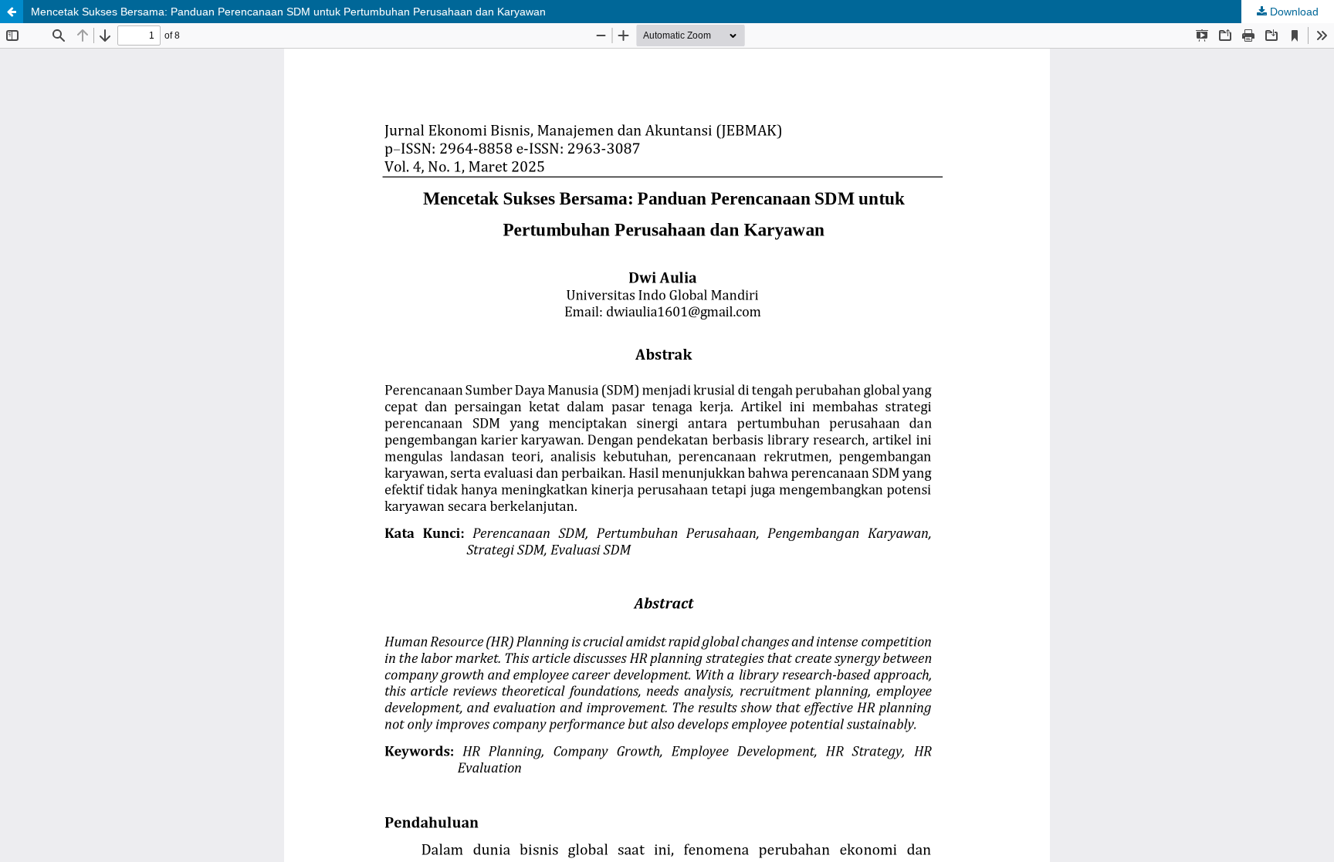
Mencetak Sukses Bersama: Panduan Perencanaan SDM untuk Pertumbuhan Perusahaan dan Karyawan (288, 11)
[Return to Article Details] (11, 11)
